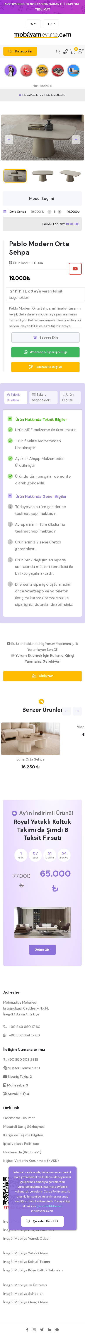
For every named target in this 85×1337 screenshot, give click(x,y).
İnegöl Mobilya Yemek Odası (26, 1238)
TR (50, 24)
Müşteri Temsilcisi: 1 (23, 1068)
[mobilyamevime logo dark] (42, 35)
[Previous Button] (9, 139)
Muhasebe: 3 (17, 1085)
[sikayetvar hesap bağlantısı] (57, 1330)
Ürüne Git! (42, 950)
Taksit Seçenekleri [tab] (41, 397)
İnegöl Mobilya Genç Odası (25, 1302)
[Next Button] (76, 139)
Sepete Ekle (48, 337)
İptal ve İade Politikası (21, 1143)
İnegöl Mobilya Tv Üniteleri (25, 1285)
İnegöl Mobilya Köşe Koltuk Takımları (33, 1270)
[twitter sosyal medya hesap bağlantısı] (42, 1330)
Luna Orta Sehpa (30, 759)
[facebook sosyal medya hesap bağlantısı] (27, 1330)
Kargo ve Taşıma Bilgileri (23, 1135)
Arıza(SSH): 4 (18, 1094)
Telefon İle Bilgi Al (48, 367)
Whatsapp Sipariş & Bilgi (48, 352)
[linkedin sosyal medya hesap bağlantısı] (49, 1330)
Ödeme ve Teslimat (19, 1118)
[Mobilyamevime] (20, 95)
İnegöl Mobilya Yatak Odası (25, 1253)
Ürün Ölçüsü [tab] (68, 397)
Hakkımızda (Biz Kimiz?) (22, 1152)
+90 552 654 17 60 (24, 1035)
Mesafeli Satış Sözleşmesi (24, 1126)
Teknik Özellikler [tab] (13, 397)
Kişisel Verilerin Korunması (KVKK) (31, 1160)
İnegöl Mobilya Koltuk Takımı (26, 1261)
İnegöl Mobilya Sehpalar (23, 1293)
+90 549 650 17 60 (24, 1026)
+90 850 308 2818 (22, 1059)
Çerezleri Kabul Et (45, 1221)
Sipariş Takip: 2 (19, 1076)
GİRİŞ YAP (45, 676)
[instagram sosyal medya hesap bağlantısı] (34, 1330)
